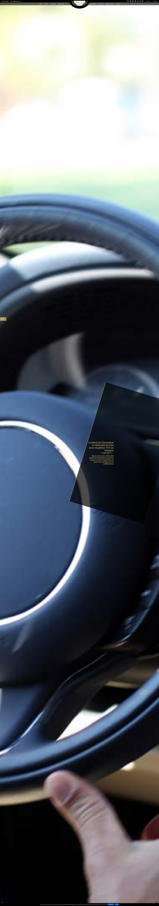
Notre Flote (61, 4)
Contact (118, 4)
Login (148, 1)
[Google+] (133, 1)
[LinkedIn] (135, 1)
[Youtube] (143, 1)
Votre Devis (53, 4)
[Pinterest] (138, 1)
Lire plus (116, 904)
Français (155, 1)
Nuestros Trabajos (92, 4)
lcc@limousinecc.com (16, 1)
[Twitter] (130, 1)
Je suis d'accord (110, 904)
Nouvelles (101, 4)
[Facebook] (128, 1)
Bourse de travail (110, 4)
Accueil (41, 4)
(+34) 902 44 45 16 (5, 1)
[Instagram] (140, 1)
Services (46, 4)
